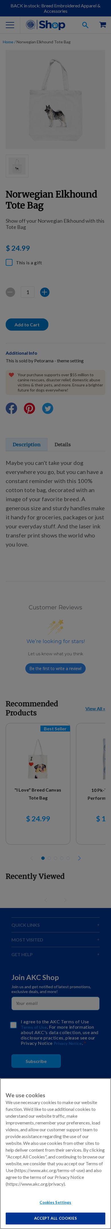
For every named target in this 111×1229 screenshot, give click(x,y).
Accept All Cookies (55, 1218)
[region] (55, 1153)
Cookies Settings (55, 1202)
